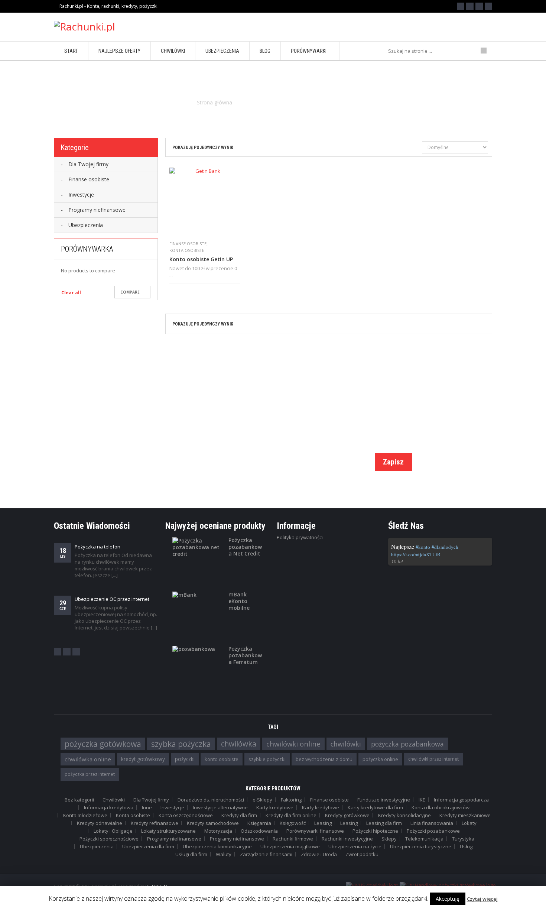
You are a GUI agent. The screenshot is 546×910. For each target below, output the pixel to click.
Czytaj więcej (482, 899)
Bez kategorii (79, 799)
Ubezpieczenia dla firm (148, 846)
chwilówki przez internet (433, 759)
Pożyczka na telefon (97, 546)
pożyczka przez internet (90, 774)
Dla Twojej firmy (151, 799)
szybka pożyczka (181, 744)
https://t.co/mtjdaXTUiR (416, 554)
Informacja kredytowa (108, 807)
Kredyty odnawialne (99, 823)
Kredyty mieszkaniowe (465, 815)
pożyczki (185, 758)
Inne (147, 807)
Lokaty (469, 823)
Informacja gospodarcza (461, 799)
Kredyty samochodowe (213, 823)
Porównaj (184, 289)
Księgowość (293, 823)
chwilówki (346, 743)
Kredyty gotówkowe (347, 815)
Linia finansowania (431, 823)
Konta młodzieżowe (85, 815)
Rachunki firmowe (293, 838)
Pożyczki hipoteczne (375, 831)
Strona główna (214, 102)
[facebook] (57, 651)
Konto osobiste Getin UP (201, 259)
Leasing (323, 823)
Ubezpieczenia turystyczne (420, 846)
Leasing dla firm (384, 823)
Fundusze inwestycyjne (383, 799)
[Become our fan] (460, 6)
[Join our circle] (479, 6)
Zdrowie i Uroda (319, 854)
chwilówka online (88, 759)
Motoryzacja (218, 831)
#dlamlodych (445, 547)
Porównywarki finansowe (315, 831)
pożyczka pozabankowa (407, 743)
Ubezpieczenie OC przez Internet (112, 599)
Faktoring (291, 799)
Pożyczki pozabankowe (433, 831)
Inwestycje (172, 807)
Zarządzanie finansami (266, 854)
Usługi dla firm (191, 854)
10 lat (397, 561)
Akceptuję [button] (447, 898)
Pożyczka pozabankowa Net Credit (245, 547)
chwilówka (238, 744)
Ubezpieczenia (97, 846)
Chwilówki (114, 799)
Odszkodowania (259, 831)
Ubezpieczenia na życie (354, 846)
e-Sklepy (262, 799)
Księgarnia (259, 823)
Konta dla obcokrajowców (440, 807)
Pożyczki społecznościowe (109, 838)
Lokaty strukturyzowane (168, 831)
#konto (423, 547)
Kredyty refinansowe (154, 823)
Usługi (467, 846)
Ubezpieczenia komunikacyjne (217, 846)
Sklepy (389, 838)
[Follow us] (470, 6)
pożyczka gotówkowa (103, 744)
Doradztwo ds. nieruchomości (211, 799)
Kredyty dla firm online (291, 815)
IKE (422, 799)
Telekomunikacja (424, 838)
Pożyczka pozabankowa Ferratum (245, 655)
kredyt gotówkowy (143, 758)
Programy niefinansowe (174, 838)
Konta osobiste (186, 250)
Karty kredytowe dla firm (375, 807)
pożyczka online (380, 759)
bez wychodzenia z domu (324, 759)
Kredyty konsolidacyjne (404, 815)
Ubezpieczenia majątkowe (290, 846)
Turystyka (463, 838)
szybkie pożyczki (267, 759)
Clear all (71, 292)
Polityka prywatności (300, 537)
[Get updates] (488, 6)
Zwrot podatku (361, 854)
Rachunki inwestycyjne (347, 838)
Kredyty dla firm (239, 815)
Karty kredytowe (274, 807)
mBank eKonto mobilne (239, 601)
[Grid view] (415, 148)
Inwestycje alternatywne (220, 807)
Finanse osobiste (188, 243)
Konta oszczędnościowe (186, 815)
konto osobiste (221, 759)
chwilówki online (293, 743)
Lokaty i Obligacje (113, 831)
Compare (130, 292)
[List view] (403, 148)
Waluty (223, 854)
